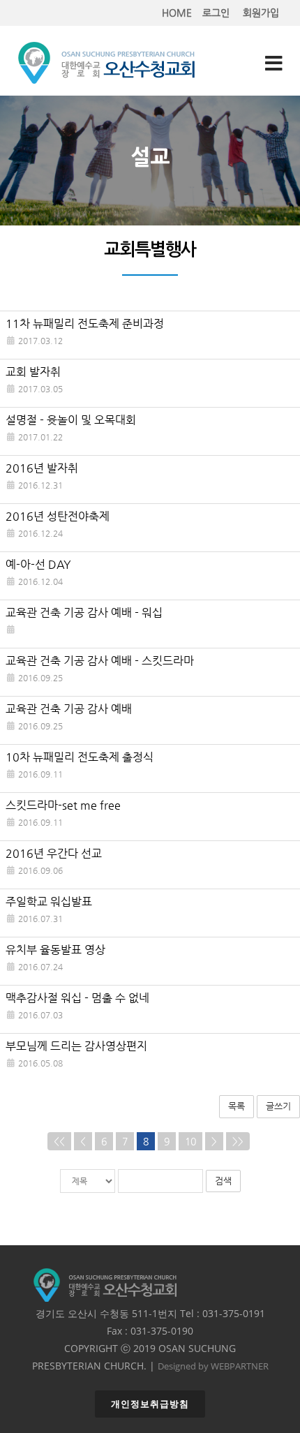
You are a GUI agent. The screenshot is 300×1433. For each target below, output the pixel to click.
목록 (236, 1106)
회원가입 (261, 12)
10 (190, 1141)
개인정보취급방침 (150, 1404)
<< (59, 1141)
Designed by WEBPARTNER (213, 1366)
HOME (177, 12)
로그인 (216, 12)
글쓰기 (278, 1106)
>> (237, 1141)
